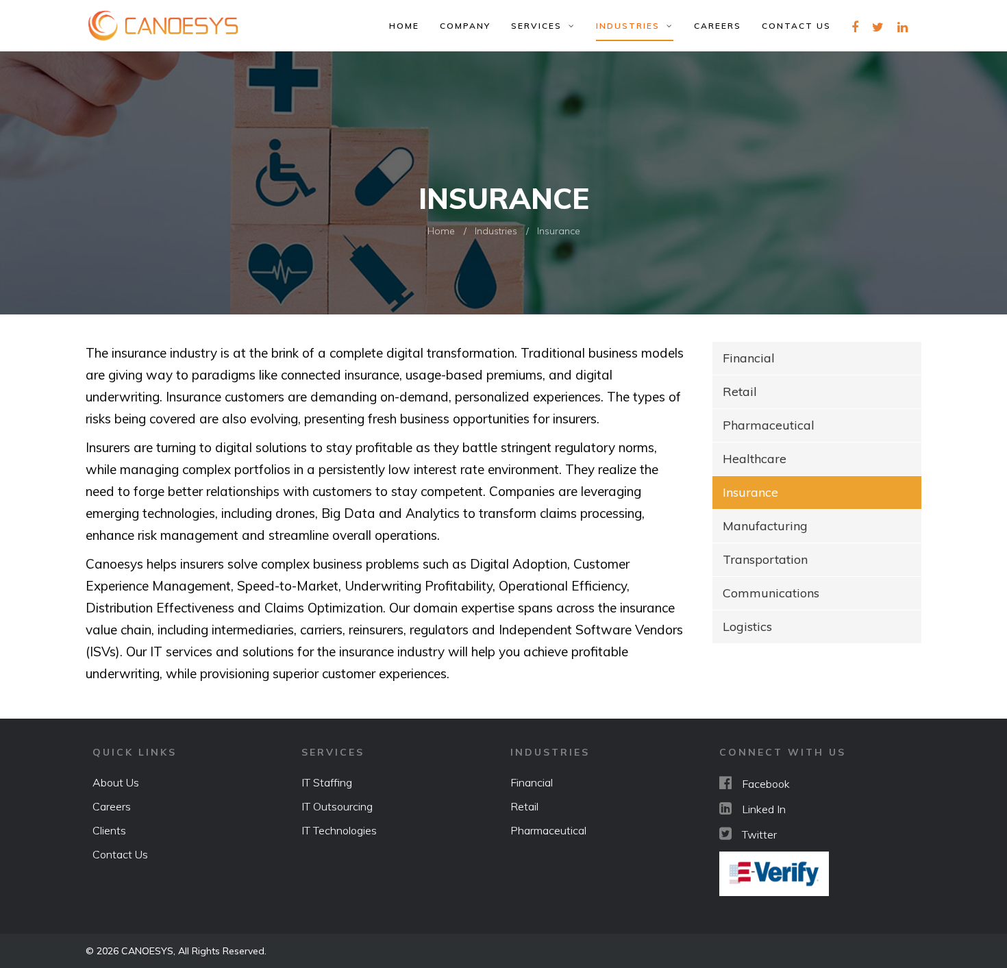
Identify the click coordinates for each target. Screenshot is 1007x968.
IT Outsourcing (337, 806)
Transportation (765, 559)
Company (465, 26)
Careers (717, 26)
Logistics (747, 626)
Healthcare (754, 459)
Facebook (766, 784)
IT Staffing (326, 782)
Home (441, 231)
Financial (749, 358)
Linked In (764, 809)
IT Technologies (339, 830)
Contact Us (796, 26)
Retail (740, 391)
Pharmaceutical (769, 425)
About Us (115, 782)
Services (540, 26)
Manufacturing (765, 526)
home (404, 26)
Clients (109, 830)
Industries (631, 26)
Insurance (750, 492)
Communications (771, 593)
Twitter (759, 834)
